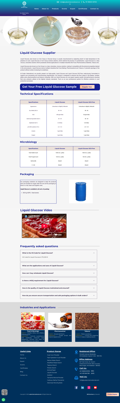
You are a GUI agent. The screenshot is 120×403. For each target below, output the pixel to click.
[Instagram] (89, 387)
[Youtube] (95, 387)
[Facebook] (76, 387)
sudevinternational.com (35, 394)
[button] (55, 9)
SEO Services (90, 394)
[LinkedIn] (82, 387)
